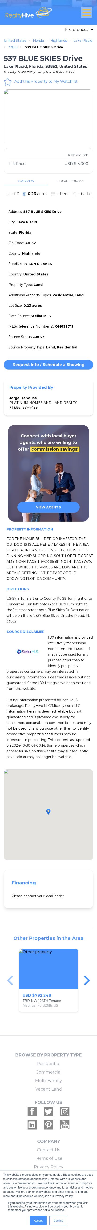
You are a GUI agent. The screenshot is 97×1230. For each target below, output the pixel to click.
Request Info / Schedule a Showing (49, 364)
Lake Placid (82, 40)
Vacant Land (48, 1089)
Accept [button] (38, 1220)
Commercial (49, 1072)
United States (15, 40)
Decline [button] (58, 1220)
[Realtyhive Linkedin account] (32, 1124)
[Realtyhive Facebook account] (32, 1111)
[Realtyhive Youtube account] (64, 1124)
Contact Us (48, 1149)
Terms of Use (48, 1158)
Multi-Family (48, 1080)
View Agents (48, 507)
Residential (49, 1063)
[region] (48, 980)
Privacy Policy (48, 1167)
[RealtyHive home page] (34, 12)
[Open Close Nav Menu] (86, 12)
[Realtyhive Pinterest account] (48, 1124)
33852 (13, 47)
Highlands (58, 40)
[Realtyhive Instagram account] (64, 1111)
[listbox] (48, 117)
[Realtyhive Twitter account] (48, 1111)
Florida (38, 40)
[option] (48, 117)
